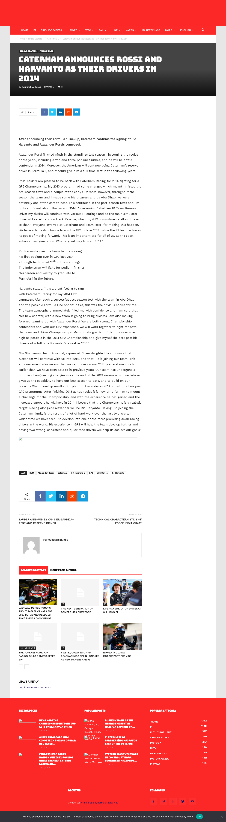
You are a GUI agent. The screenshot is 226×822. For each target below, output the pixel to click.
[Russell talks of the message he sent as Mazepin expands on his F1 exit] (93, 730)
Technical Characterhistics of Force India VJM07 (118, 521)
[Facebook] (153, 801)
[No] (221, 816)
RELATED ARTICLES (33, 570)
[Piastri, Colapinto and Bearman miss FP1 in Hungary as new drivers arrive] (80, 636)
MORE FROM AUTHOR (63, 570)
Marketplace (151, 30)
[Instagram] (163, 801)
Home (24, 30)
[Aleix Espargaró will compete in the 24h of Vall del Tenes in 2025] (27, 742)
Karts (130, 30)
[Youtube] (192, 801)
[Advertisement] (80, 127)
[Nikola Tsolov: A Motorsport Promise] (122, 636)
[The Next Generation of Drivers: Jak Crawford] (80, 592)
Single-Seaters (51, 30)
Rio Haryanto (118, 473)
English (185, 30)
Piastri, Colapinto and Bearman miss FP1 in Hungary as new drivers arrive (80, 656)
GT (116, 30)
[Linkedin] (173, 801)
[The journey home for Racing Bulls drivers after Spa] (38, 636)
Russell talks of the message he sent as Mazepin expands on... (120, 724)
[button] (203, 30)
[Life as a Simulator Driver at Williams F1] (122, 592)
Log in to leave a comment (35, 687)
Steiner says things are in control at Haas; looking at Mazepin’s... (121, 757)
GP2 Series (102, 473)
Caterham (62, 473)
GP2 (91, 473)
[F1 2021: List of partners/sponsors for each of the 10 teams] (93, 742)
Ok (199, 816)
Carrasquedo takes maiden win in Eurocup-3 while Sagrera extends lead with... (56, 759)
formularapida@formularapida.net (99, 802)
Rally (102, 30)
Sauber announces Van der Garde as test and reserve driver (46, 521)
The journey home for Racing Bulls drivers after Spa (37, 656)
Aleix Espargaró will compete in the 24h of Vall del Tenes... (57, 741)
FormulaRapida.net (31, 87)
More (168, 30)
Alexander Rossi (46, 473)
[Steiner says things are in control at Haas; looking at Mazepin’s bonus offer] (93, 759)
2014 (31, 473)
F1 (34, 30)
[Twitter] (182, 801)
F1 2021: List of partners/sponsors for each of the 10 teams (121, 741)
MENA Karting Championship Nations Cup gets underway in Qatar (57, 724)
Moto (73, 30)
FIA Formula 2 (52, 38)
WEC (88, 30)
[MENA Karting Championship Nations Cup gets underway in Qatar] (27, 725)
